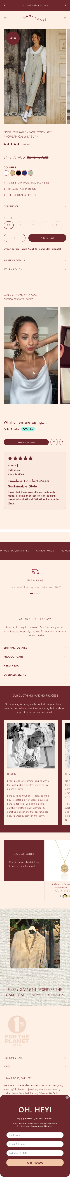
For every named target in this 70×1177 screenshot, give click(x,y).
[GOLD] (65, 896)
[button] (12, 144)
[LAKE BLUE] (24, 173)
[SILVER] (61, 896)
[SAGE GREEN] (30, 173)
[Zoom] (65, 118)
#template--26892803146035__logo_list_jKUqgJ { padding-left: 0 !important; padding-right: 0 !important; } (35, 586)
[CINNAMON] (12, 173)
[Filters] (54, 442)
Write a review (26, 442)
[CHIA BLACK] (18, 173)
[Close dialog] (67, 1097)
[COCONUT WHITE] (6, 173)
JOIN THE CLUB (35, 1162)
